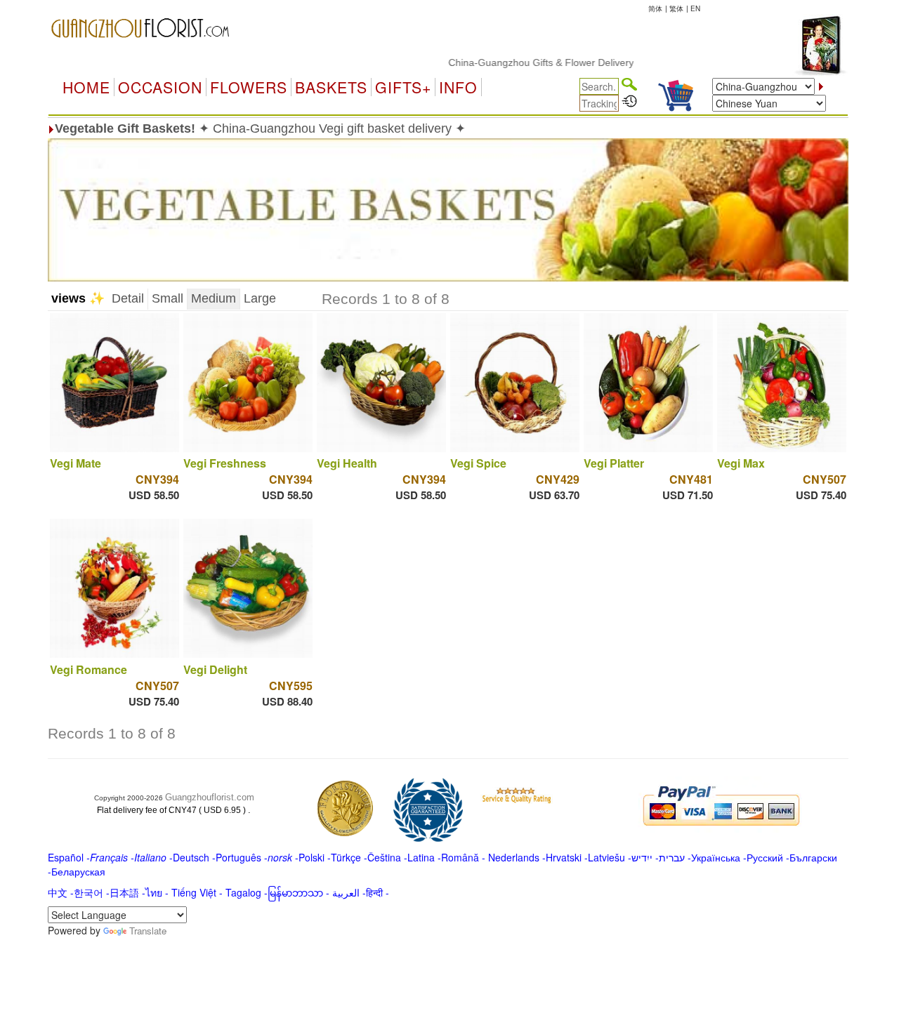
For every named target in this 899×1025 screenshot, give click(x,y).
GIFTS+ (403, 87)
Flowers (248, 87)
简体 (655, 8)
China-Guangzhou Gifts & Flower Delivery (521, 62)
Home (86, 87)
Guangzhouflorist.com (209, 797)
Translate (147, 930)
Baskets (331, 87)
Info (458, 87)
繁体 (676, 8)
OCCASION (160, 87)
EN (695, 8)
